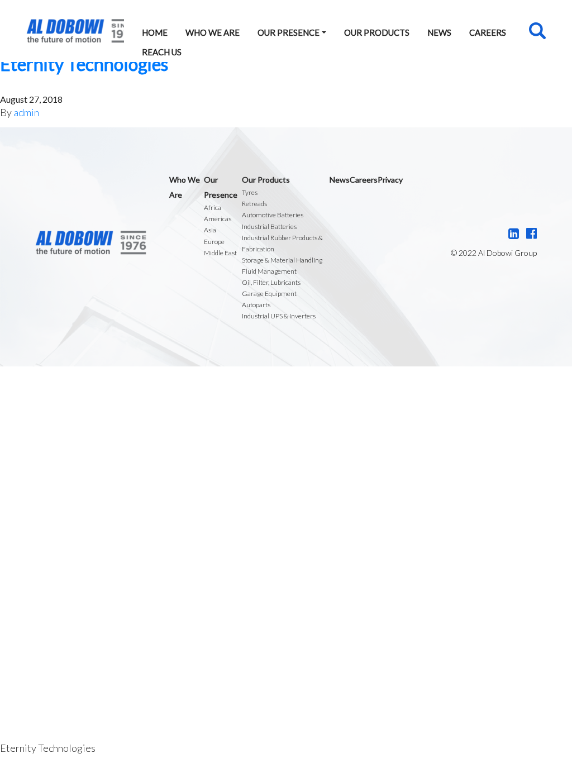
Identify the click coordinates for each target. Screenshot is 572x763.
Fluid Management (269, 271)
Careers (487, 32)
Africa (212, 207)
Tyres (250, 192)
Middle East (220, 253)
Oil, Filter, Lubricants (271, 282)
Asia (210, 230)
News (439, 32)
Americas (217, 218)
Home (155, 32)
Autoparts (256, 305)
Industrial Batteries (269, 226)
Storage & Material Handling (282, 260)
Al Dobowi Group (75, 31)
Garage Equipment (269, 293)
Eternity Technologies (84, 64)
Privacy (390, 179)
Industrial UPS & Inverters (279, 316)
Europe (214, 241)
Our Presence (289, 32)
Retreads (254, 203)
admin (26, 112)
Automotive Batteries (272, 215)
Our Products (376, 32)
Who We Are (212, 32)
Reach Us (162, 52)
